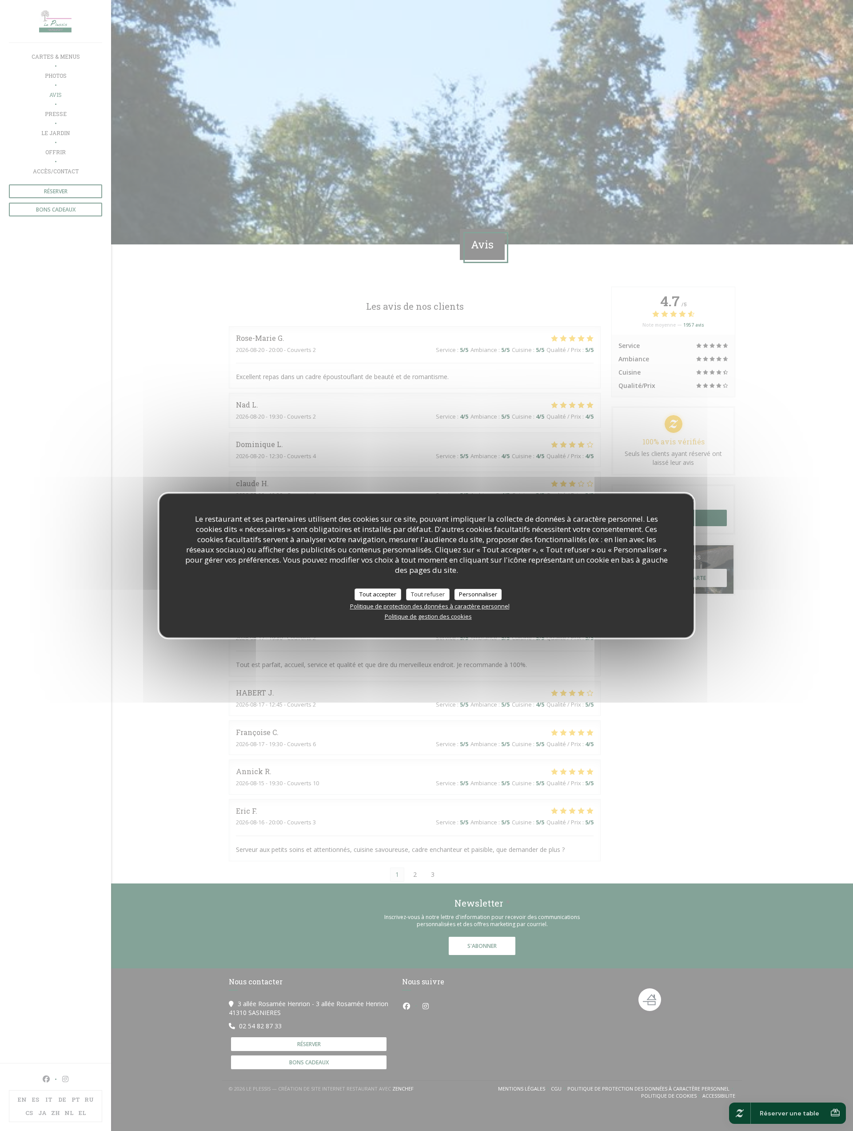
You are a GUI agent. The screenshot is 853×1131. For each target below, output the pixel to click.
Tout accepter (377, 594)
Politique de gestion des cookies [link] (428, 616)
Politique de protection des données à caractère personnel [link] (430, 606)
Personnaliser (478, 594)
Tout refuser (428, 594)
